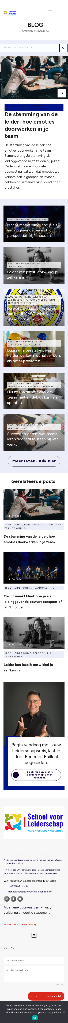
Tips (28, 303)
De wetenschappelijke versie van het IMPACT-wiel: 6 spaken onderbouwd (31, 314)
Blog (10, 219)
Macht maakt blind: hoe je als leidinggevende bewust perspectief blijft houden (32, 230)
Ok (34, 1017)
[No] (63, 1012)
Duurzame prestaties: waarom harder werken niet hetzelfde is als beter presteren (34, 355)
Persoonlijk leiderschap (40, 300)
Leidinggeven (16, 300)
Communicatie (23, 297)
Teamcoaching (36, 109)
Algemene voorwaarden (21, 907)
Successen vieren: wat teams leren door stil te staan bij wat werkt (32, 439)
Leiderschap (15, 105)
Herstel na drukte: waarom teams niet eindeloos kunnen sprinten (32, 397)
